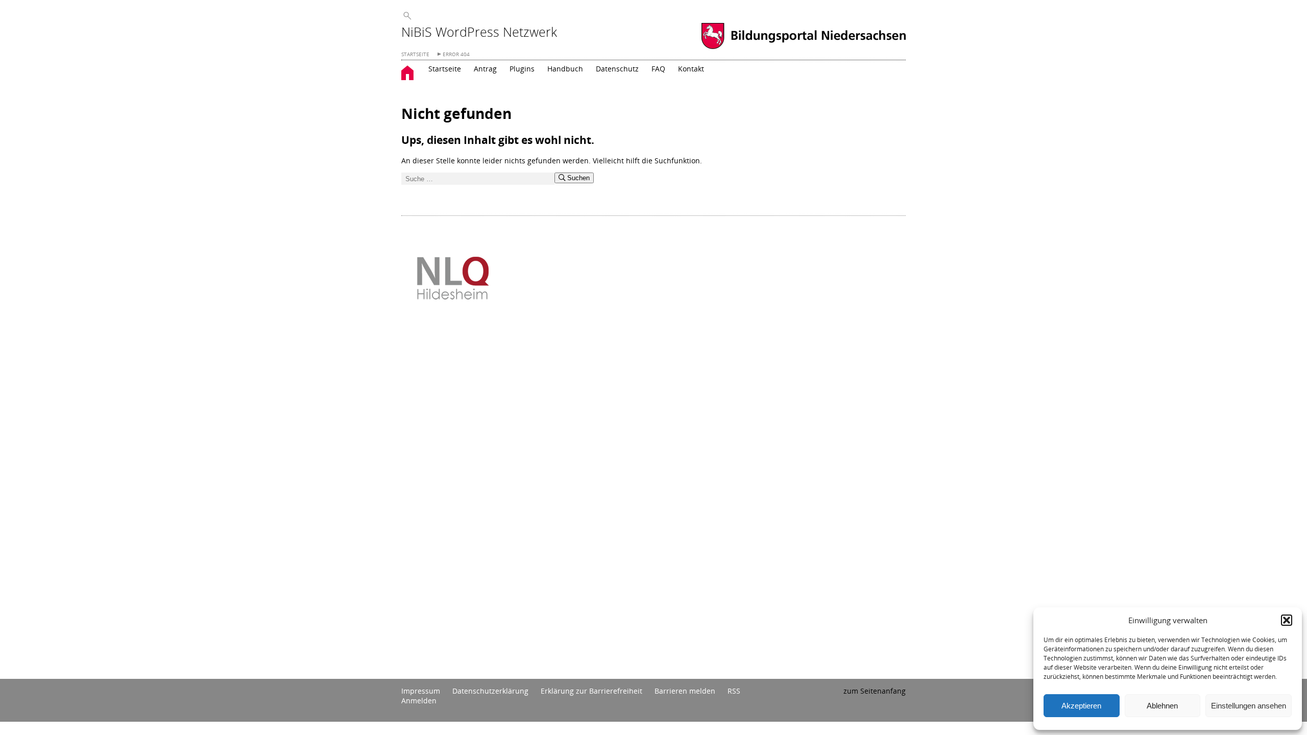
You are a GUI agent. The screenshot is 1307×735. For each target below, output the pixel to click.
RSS (734, 691)
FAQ (658, 69)
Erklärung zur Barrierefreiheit (591, 691)
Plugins (522, 69)
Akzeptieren (1081, 705)
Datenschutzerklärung (490, 691)
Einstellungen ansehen (1248, 705)
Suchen (577, 178)
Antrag (485, 69)
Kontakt (691, 69)
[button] (1286, 620)
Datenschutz (617, 69)
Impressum (420, 691)
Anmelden (419, 700)
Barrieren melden (685, 691)
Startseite (444, 69)
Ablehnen (1162, 705)
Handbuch (565, 69)
